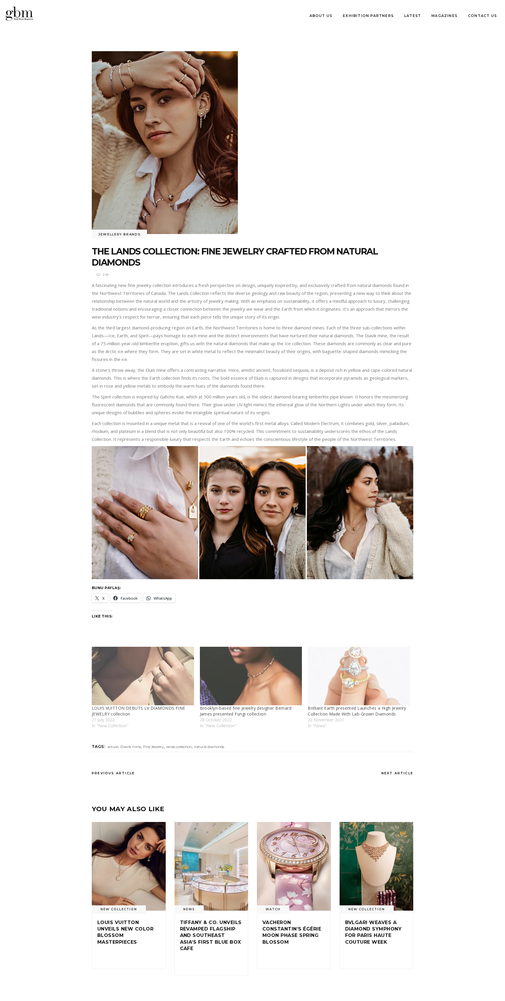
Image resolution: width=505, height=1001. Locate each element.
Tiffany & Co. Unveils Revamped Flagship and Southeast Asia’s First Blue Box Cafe (211, 936)
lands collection (179, 746)
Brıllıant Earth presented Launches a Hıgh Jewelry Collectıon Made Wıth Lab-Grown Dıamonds (357, 711)
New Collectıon (119, 909)
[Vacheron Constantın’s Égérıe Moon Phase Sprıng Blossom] (294, 866)
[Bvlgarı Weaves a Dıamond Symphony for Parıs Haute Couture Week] (377, 866)
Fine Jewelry (153, 746)
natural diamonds (209, 746)
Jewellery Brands (119, 234)
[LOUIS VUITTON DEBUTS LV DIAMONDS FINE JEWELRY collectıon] (143, 676)
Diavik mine (130, 746)
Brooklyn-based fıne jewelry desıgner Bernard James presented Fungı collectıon (245, 711)
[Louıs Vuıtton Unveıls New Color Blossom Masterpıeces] (129, 866)
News (189, 909)
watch (273, 909)
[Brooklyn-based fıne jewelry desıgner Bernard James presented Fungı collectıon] (251, 676)
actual (113, 746)
